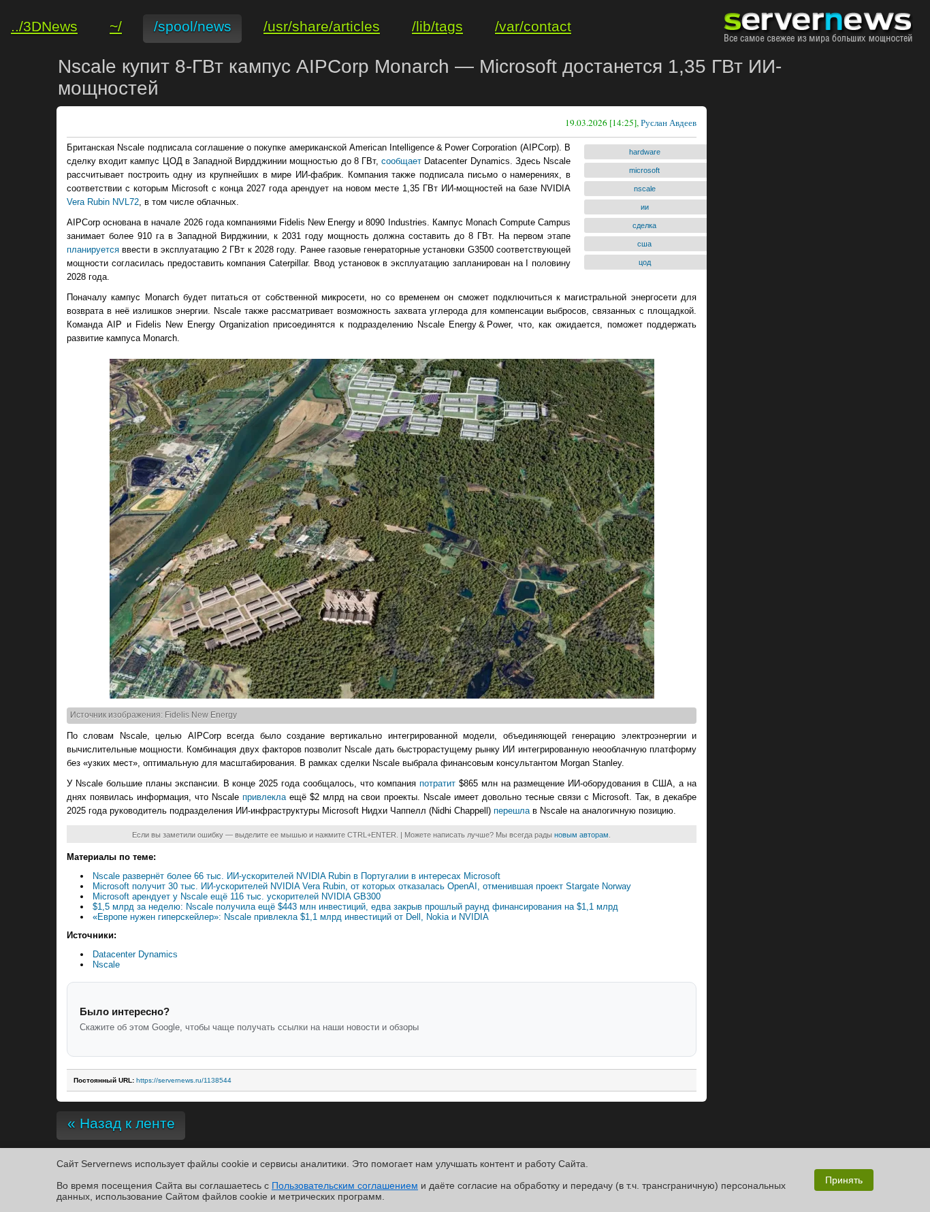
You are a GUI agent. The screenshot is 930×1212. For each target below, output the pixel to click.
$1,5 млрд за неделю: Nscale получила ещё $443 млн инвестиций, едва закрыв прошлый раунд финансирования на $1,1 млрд (355, 907)
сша (644, 244)
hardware (644, 152)
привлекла (264, 797)
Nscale (106, 964)
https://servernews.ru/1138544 (183, 1080)
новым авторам (581, 835)
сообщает (401, 161)
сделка (644, 225)
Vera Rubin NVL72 (103, 202)
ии (645, 207)
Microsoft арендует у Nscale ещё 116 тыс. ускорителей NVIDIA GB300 (237, 896)
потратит (437, 783)
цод (645, 262)
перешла (512, 811)
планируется (93, 249)
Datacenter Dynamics (135, 954)
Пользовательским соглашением (345, 1185)
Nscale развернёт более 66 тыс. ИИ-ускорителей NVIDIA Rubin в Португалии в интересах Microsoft (296, 876)
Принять (844, 1180)
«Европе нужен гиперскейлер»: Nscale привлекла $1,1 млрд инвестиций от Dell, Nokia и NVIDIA (291, 917)
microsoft (644, 170)
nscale (645, 189)
